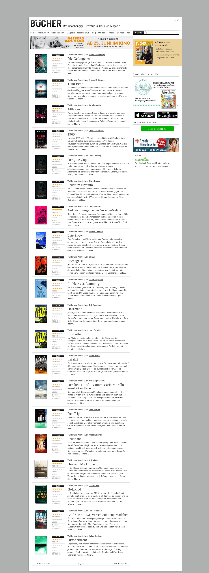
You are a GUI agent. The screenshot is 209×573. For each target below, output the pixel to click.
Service (120, 32)
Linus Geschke (95, 330)
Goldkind (74, 489)
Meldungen (43, 32)
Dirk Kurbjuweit (95, 305)
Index (111, 32)
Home (33, 32)
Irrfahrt (72, 359)
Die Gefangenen (79, 58)
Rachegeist (75, 261)
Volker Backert (95, 536)
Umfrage (102, 32)
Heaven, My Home (81, 464)
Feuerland (74, 439)
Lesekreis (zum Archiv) (146, 74)
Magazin (71, 32)
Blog (93, 32)
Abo (128, 32)
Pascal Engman (95, 435)
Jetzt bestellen (156, 129)
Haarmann (74, 309)
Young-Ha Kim (95, 206)
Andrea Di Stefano (96, 80)
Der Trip (73, 414)
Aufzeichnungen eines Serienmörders (94, 210)
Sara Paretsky (95, 105)
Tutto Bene (75, 84)
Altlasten (73, 109)
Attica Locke (94, 460)
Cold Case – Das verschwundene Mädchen (98, 515)
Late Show (75, 235)
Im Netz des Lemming (83, 284)
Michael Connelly (96, 232)
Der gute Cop (77, 160)
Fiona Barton (94, 410)
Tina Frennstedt (95, 511)
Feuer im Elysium (80, 185)
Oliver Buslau (94, 181)
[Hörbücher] (142, 159)
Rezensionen (57, 32)
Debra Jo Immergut (97, 55)
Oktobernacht (77, 540)
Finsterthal (74, 334)
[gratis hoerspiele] (156, 144)
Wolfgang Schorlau (97, 381)
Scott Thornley (95, 156)
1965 (71, 134)
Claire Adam (94, 486)
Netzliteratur (83, 32)
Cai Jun (92, 257)
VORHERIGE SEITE (42, 564)
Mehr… (71, 73)
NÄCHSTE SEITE (120, 564)
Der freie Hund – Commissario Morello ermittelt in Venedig (95, 386)
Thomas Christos (96, 131)
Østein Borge (94, 356)
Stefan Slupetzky (96, 280)
